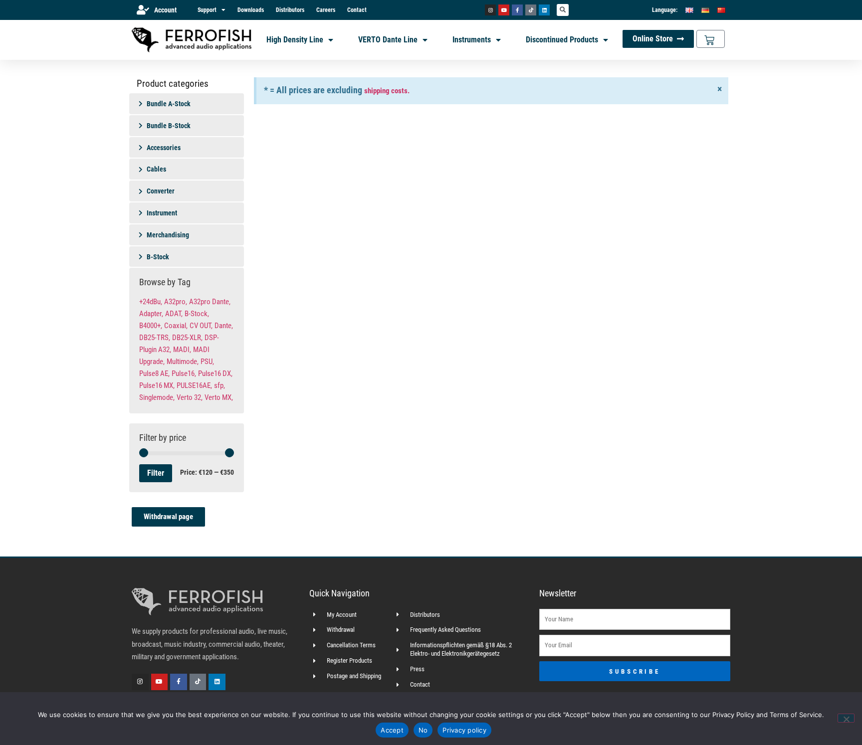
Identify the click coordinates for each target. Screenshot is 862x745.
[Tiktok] (530, 9)
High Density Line (294, 39)
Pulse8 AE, (154, 373)
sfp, (219, 385)
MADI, (182, 349)
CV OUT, (201, 325)
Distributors (290, 9)
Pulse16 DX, (215, 373)
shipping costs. (387, 90)
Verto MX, (219, 397)
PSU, (207, 361)
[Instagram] (490, 9)
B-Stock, (197, 313)
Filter (155, 473)
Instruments (471, 39)
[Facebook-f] (517, 9)
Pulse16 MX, (157, 385)
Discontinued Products (562, 39)
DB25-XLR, (187, 337)
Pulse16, (184, 373)
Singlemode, (157, 397)
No (423, 730)
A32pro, (175, 301)
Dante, (224, 325)
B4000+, (150, 325)
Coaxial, (176, 325)
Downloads (250, 9)
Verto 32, (190, 397)
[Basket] (710, 39)
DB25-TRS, (154, 337)
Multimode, (183, 361)
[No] (846, 718)
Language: (664, 9)
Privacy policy (464, 730)
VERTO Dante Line (388, 39)
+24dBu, (150, 301)
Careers (325, 9)
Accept (392, 730)
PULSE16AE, (194, 385)
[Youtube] (503, 9)
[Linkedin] (544, 9)
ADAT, (174, 313)
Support (207, 9)
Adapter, (151, 313)
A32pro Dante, (209, 301)
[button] (563, 10)
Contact (357, 9)
